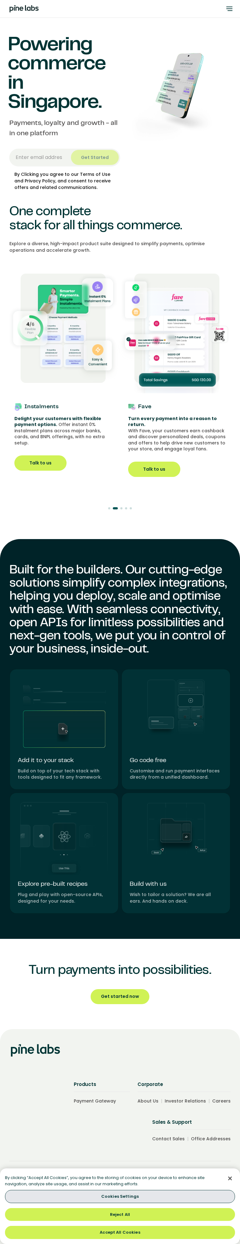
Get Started (95, 157)
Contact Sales (168, 1139)
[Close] (230, 1178)
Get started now (120, 996)
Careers (221, 1101)
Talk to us (56, 469)
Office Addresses (211, 1139)
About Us (148, 1101)
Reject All (120, 1214)
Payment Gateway (95, 1101)
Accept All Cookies (120, 1232)
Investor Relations (185, 1101)
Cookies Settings (120, 1196)
